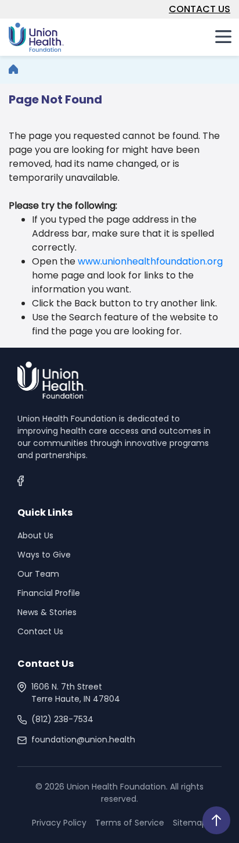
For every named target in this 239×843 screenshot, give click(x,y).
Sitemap (190, 822)
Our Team (38, 574)
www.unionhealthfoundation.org (150, 261)
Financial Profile (48, 593)
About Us (35, 535)
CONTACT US (199, 9)
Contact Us (40, 631)
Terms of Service (129, 822)
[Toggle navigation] (223, 36)
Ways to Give (44, 554)
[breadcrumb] (13, 69)
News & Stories (47, 612)
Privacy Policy (59, 822)
